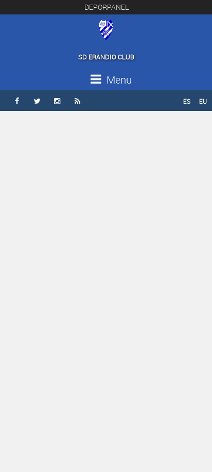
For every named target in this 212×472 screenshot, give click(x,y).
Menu (118, 80)
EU (203, 101)
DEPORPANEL (106, 7)
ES (186, 101)
